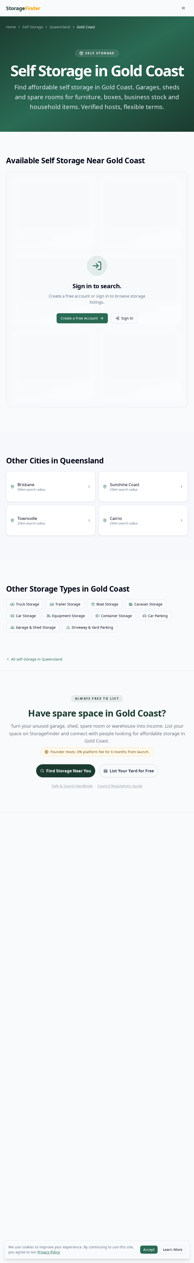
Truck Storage (27, 604)
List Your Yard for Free (132, 771)
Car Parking (158, 615)
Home (11, 26)
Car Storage (26, 615)
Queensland (60, 26)
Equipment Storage (68, 615)
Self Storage (32, 26)
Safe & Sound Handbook (72, 785)
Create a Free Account (79, 318)
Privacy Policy (48, 1252)
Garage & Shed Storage (36, 627)
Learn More (172, 1249)
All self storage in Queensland (36, 659)
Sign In (127, 318)
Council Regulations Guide (120, 785)
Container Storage (116, 615)
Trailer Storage (67, 604)
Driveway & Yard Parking (92, 627)
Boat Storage (107, 604)
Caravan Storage (148, 604)
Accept (149, 1249)
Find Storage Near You (68, 771)
